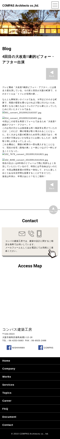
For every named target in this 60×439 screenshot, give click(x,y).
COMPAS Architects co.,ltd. (20, 5)
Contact (7, 424)
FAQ (5, 408)
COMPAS (48, 348)
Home (6, 360)
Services (8, 384)
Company (8, 368)
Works (6, 376)
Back (51, 76)
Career (7, 400)
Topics (7, 392)
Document (9, 416)
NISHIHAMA (18, 348)
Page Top (53, 211)
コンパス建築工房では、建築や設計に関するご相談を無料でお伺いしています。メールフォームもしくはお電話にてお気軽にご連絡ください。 (29, 246)
